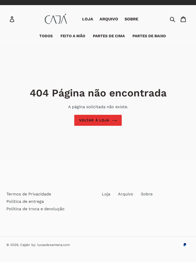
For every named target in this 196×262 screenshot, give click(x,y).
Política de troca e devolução (35, 208)
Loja (106, 194)
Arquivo (125, 194)
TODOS (46, 36)
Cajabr (25, 245)
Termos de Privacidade (28, 194)
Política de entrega (25, 201)
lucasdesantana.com (53, 245)
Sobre (147, 194)
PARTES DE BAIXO (149, 36)
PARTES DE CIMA (109, 36)
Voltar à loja (94, 120)
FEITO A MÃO (72, 36)
